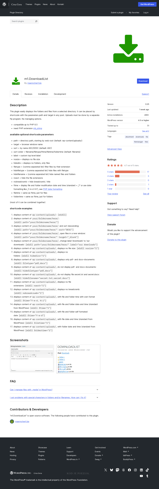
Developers (71, 455)
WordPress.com (130, 447)
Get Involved (100, 447)
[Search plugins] (36, 21)
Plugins (41, 455)
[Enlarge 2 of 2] (97, 348)
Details (16, 94)
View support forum (116, 215)
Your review (112, 193)
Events (97, 451)
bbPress (127, 455)
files (146, 142)
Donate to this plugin (116, 239)
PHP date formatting (52, 189)
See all (146, 193)
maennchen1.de (34, 83)
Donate (99, 455)
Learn (69, 447)
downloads (140, 137)
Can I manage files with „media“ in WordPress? (31, 390)
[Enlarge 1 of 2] (51, 348)
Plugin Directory (16, 12)
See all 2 (145, 131)
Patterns (41, 459)
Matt (126, 451)
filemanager (138, 142)
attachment (129, 137)
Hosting (13, 455)
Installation (43, 94)
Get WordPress (147, 4)
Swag (98, 459)
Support (145, 94)
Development (60, 94)
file (147, 137)
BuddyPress (129, 459)
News (12, 451)
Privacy (13, 459)
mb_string (37, 128)
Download (143, 81)
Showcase (42, 447)
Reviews (28, 94)
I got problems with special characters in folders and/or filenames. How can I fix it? (48, 397)
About (12, 447)
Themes (41, 451)
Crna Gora (38, 473)
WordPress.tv (73, 459)
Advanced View (114, 149)
